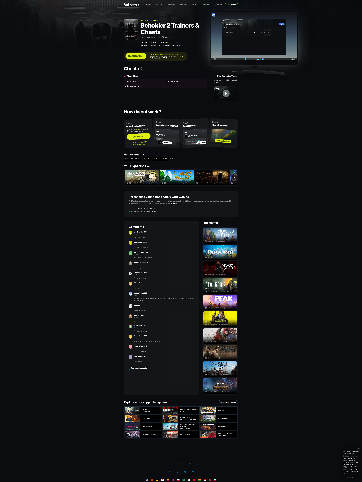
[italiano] (210, 480)
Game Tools (183, 4)
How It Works (146, 4)
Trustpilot (174, 204)
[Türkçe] (194, 480)
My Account (218, 4)
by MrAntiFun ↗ (177, 45)
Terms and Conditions (177, 464)
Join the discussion (139, 368)
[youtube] (193, 472)
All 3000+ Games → (149, 20)
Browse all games (228, 402)
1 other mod (180, 56)
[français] (173, 480)
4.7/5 (144, 42)
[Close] (358, 449)
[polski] (178, 480)
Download (231, 5)
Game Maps (171, 4)
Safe (163, 42)
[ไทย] (215, 480)
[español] (168, 480)
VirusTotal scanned (164, 45)
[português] (184, 480)
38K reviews (144, 45)
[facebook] (185, 472)
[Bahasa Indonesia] (205, 480)
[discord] (169, 472)
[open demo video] (226, 93)
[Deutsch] (157, 480)
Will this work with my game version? (143, 212)
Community (205, 4)
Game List (159, 4)
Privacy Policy (193, 464)
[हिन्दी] (199, 480)
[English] (147, 480)
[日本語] (189, 480)
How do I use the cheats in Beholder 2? (145, 208)
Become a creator (160, 464)
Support (204, 464)
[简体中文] (152, 480)
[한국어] (162, 480)
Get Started (135, 56)
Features (194, 4)
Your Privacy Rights (351, 477)
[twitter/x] (177, 472)
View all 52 (173, 159)
